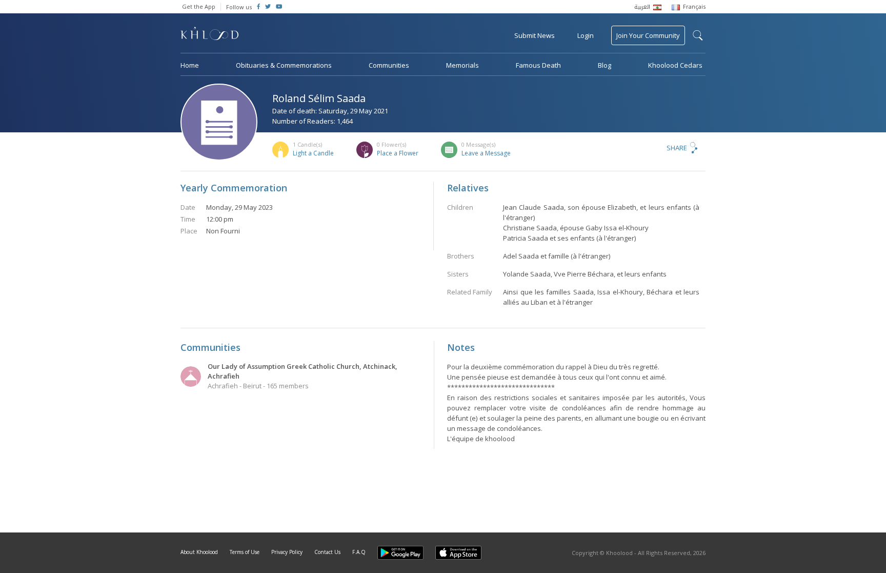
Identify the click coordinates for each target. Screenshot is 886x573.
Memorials (462, 65)
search (698, 35)
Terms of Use (244, 552)
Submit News (534, 35)
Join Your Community (648, 35)
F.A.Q (359, 552)
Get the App (198, 6)
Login (585, 35)
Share (677, 147)
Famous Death (538, 65)
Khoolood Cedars (675, 65)
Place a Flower (397, 153)
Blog (604, 65)
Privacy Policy (287, 552)
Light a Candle (313, 153)
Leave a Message (486, 153)
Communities (389, 65)
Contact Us (327, 552)
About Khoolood (199, 552)
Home (189, 65)
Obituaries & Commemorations (284, 65)
